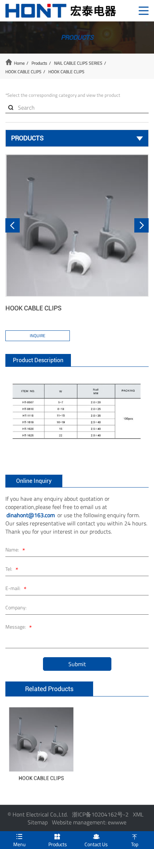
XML (138, 814)
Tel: (11, 569)
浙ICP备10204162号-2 (100, 814)
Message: (18, 627)
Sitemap (38, 822)
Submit (77, 664)
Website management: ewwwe (89, 822)
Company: (16, 607)
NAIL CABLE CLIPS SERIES (78, 63)
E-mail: (16, 589)
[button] (12, 225)
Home (19, 63)
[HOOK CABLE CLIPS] (77, 225)
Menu (19, 840)
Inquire (37, 335)
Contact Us (96, 840)
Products (39, 63)
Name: (15, 550)
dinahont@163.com (30, 515)
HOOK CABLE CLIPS (23, 72)
